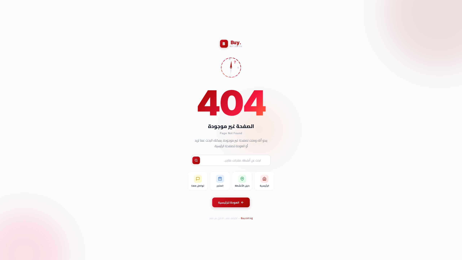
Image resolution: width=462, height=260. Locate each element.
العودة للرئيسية (228, 202)
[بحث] (196, 160)
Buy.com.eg (247, 218)
